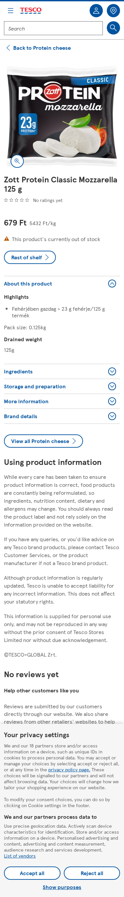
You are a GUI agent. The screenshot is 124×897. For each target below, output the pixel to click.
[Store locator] (113, 10)
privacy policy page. (69, 769)
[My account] (96, 10)
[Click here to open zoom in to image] (17, 161)
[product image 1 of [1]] (62, 116)
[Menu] (10, 10)
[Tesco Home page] (31, 11)
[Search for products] (113, 27)
